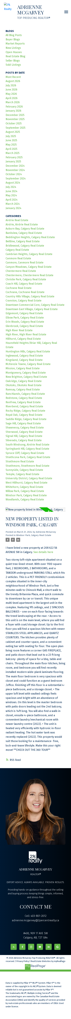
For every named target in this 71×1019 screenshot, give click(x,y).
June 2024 (11, 191)
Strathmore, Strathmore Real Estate (27, 465)
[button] (14, 947)
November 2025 (15, 119)
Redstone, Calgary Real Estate (24, 398)
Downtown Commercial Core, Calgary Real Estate (35, 304)
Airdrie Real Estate (17, 220)
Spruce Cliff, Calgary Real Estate (25, 453)
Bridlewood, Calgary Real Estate (25, 245)
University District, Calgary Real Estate (29, 478)
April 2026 (12, 98)
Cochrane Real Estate (19, 288)
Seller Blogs (13, 60)
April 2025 (11, 148)
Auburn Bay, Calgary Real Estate (25, 228)
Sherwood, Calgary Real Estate (24, 431)
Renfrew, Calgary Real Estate (23, 402)
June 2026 (11, 89)
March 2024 (13, 203)
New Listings (13, 47)
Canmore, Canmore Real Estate (24, 262)
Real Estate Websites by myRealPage (48, 961)
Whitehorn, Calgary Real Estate (24, 486)
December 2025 (15, 115)
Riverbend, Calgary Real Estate (24, 406)
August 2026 (13, 81)
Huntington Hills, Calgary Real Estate (28, 351)
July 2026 (11, 85)
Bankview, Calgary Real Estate (24, 232)
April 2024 (12, 199)
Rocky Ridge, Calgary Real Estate (25, 410)
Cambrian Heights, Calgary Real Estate (29, 254)
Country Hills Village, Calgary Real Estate (30, 296)
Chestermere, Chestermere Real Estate (29, 275)
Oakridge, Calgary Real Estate (24, 381)
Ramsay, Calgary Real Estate (23, 389)
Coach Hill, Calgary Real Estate (24, 283)
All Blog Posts (14, 35)
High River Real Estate (19, 330)
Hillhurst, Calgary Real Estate (23, 338)
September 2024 (16, 178)
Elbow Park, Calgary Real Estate (25, 317)
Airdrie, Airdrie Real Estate (22, 224)
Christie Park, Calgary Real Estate (26, 279)
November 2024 (15, 170)
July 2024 (11, 187)
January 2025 (13, 161)
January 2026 (13, 110)
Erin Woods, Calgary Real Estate (25, 321)
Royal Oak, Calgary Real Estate (24, 414)
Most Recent (13, 77)
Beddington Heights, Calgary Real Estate (30, 237)
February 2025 (14, 157)
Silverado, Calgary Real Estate (24, 440)
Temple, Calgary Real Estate (22, 474)
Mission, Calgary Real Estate (23, 368)
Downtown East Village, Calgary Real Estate (32, 309)
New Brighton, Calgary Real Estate (26, 376)
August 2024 (13, 182)
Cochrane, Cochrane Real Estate (25, 292)
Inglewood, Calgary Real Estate (24, 355)
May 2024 (11, 195)
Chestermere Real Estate (21, 271)
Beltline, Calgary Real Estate (23, 241)
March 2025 (12, 153)
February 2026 (14, 106)
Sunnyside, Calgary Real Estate (24, 469)
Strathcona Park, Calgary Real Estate (28, 457)
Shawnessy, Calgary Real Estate (25, 427)
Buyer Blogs (13, 39)
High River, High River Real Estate (26, 334)
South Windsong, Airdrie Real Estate (27, 444)
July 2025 (11, 136)
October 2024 (14, 174)
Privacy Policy (23, 961)
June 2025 (11, 140)
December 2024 (15, 165)
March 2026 (13, 102)
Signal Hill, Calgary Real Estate (24, 436)
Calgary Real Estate (17, 249)
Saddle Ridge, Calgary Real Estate (26, 419)
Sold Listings (13, 64)
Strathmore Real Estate (20, 461)
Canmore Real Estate (18, 258)
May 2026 (11, 93)
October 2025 (14, 123)
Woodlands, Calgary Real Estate (25, 499)
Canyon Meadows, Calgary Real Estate (29, 266)
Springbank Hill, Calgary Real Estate (27, 448)
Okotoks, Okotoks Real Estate (23, 385)
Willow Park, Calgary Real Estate (25, 491)
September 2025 (15, 127)
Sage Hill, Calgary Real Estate (23, 423)
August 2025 (13, 131)
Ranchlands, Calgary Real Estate (25, 393)
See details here (43, 552)
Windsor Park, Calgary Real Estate (33, 535)
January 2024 (13, 208)
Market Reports (15, 43)
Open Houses (14, 52)
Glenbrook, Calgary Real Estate (24, 326)
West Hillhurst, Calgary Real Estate (26, 482)
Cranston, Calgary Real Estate (23, 300)
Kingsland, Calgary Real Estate (24, 359)
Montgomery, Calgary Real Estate (26, 372)
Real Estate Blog (15, 56)
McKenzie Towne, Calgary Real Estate (28, 364)
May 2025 (11, 144)
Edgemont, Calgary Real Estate (24, 313)
